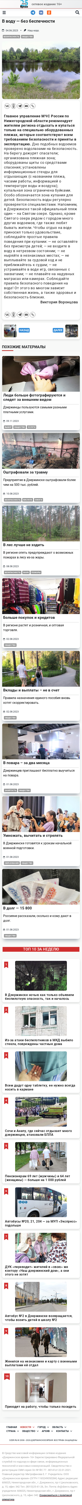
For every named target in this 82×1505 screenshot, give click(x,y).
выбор (8, 427)
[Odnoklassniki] (13, 106)
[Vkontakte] (7, 106)
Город (42, 1427)
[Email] (26, 106)
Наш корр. (33, 30)
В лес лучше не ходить (23, 545)
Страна (11, 1431)
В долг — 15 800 (17, 908)
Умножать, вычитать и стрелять (33, 835)
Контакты (62, 1431)
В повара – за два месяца (26, 763)
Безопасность (11, 37)
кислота (27, 500)
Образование (12, 863)
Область (57, 1427)
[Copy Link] (32, 106)
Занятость (10, 790)
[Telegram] (20, 106)
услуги (31, 427)
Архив (46, 1431)
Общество (27, 37)
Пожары (36, 572)
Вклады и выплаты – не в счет (31, 690)
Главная (11, 1427)
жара (26, 572)
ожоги (38, 500)
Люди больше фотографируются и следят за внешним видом (34, 397)
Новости (25, 1427)
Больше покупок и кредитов (29, 617)
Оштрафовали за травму (25, 472)
